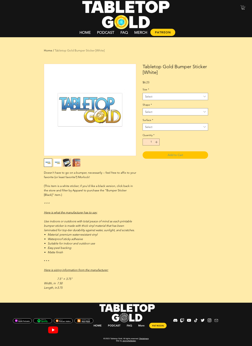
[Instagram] (209, 320)
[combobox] (175, 96)
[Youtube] (53, 330)
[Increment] (156, 142)
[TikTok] (195, 320)
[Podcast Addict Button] (63, 320)
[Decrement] (145, 142)
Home (48, 50)
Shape (147, 104)
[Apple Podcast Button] (22, 320)
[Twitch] (182, 320)
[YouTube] (189, 320)
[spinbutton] (151, 142)
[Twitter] (202, 320)
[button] (243, 7)
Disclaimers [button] (144, 338)
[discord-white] (175, 320)
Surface (148, 120)
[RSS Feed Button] (84, 320)
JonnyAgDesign (129, 341)
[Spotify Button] (42, 320)
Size (146, 89)
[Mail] (216, 320)
